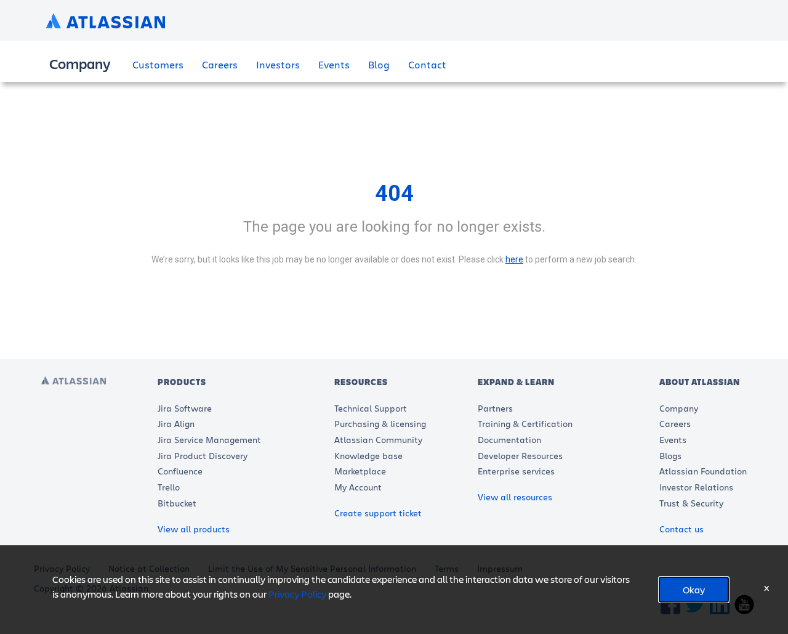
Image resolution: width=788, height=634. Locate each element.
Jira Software (185, 408)
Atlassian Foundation (703, 471)
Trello (169, 487)
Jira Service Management (209, 439)
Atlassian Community (378, 439)
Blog (379, 64)
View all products (194, 529)
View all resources (515, 497)
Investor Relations (696, 487)
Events (334, 64)
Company (678, 408)
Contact (427, 64)
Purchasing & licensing (380, 423)
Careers (220, 64)
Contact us (681, 529)
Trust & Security (691, 503)
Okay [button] (694, 589)
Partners (495, 408)
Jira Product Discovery (202, 455)
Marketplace (360, 471)
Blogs (670, 455)
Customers (157, 64)
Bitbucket (177, 503)
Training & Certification (525, 423)
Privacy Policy (297, 593)
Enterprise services (516, 471)
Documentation (509, 439)
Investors (278, 64)
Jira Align (176, 423)
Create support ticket (378, 513)
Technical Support (370, 408)
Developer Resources (520, 455)
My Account (358, 487)
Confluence (180, 471)
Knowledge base (368, 455)
